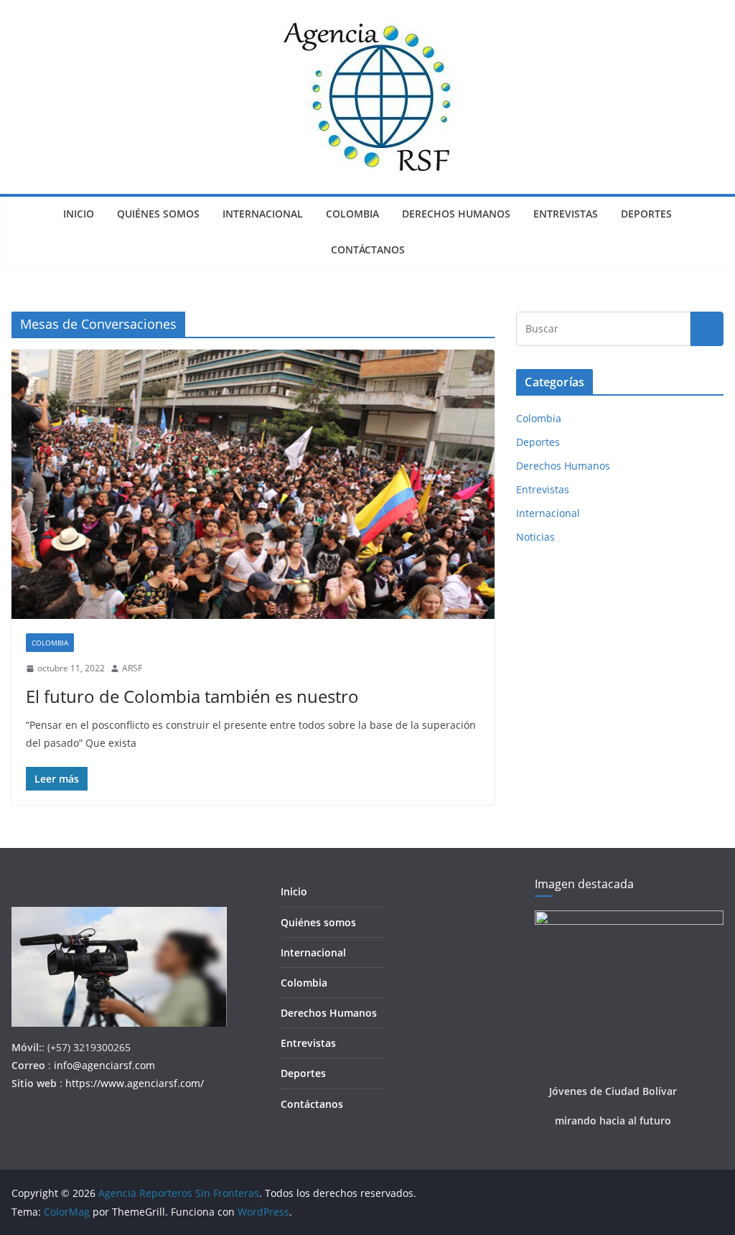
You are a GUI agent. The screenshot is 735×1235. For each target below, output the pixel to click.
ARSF (132, 668)
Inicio (78, 213)
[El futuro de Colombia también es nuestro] (253, 484)
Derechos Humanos (456, 213)
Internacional (263, 213)
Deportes (646, 213)
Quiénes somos (158, 213)
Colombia (352, 213)
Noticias (535, 537)
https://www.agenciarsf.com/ (134, 1083)
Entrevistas (565, 213)
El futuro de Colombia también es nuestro (192, 696)
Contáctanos (368, 249)
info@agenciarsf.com (104, 1065)
